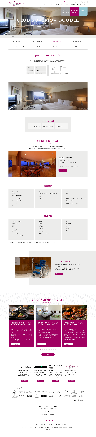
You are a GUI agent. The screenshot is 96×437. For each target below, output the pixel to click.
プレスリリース (64, 424)
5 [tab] (48, 349)
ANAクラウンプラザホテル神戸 (16, 3)
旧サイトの (65, 11)
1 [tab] (40, 349)
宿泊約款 (38, 424)
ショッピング (71, 427)
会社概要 (58, 424)
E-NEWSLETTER (63, 427)
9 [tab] (55, 349)
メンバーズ (49, 424)
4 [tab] (46, 349)
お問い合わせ (55, 427)
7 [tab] (51, 349)
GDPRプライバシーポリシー (45, 427)
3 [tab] (44, 349)
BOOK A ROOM (74, 11)
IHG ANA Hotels (31, 424)
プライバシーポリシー (32, 427)
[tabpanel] (48, 96)
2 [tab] (42, 349)
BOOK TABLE (83, 11)
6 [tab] (49, 349)
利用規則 (43, 424)
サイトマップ (48, 429)
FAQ (54, 424)
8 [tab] (53, 349)
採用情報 (24, 427)
